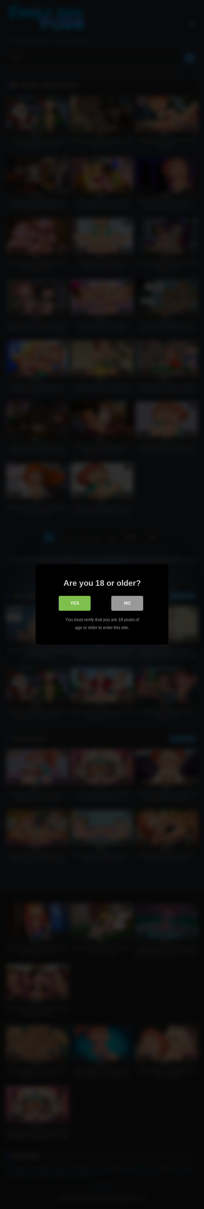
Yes (74, 603)
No (127, 603)
